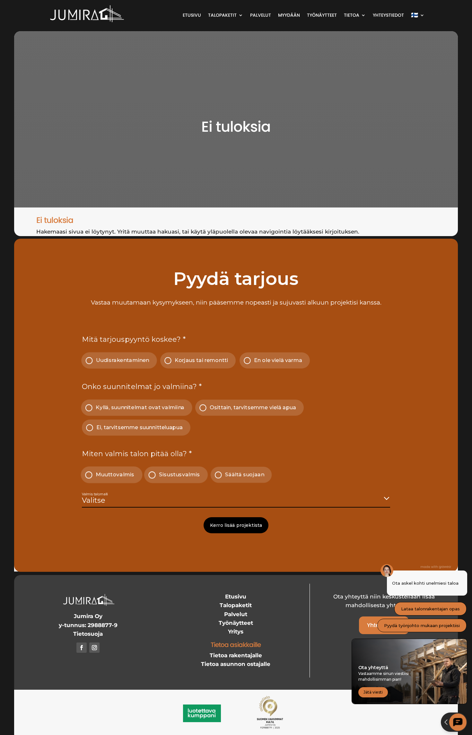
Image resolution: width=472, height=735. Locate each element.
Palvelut (260, 15)
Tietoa (351, 15)
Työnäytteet (322, 15)
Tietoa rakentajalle (236, 655)
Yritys (235, 631)
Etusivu (192, 15)
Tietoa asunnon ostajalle (235, 664)
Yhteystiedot (388, 15)
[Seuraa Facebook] (81, 647)
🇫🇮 (414, 15)
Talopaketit (222, 15)
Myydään (289, 15)
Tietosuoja (88, 634)
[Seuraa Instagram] (94, 647)
